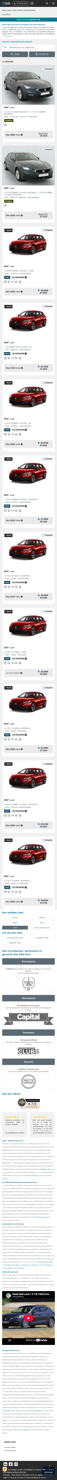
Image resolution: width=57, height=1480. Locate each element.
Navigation (6, 14)
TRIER (16, 54)
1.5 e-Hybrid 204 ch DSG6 (43, 1262)
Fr (48, 1217)
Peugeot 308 (9, 1411)
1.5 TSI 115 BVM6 (44, 1265)
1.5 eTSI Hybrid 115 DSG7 (10, 1265)
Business (40, 1217)
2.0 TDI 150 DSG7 (18, 1268)
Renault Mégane (36, 1411)
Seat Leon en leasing (21, 1430)
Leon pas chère (10, 1447)
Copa (45, 1217)
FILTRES (43, 54)
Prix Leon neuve (10, 1450)
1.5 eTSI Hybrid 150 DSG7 (29, 1265)
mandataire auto (45, 1169)
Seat (10, 32)
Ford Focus (19, 1411)
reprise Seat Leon (33, 1175)
